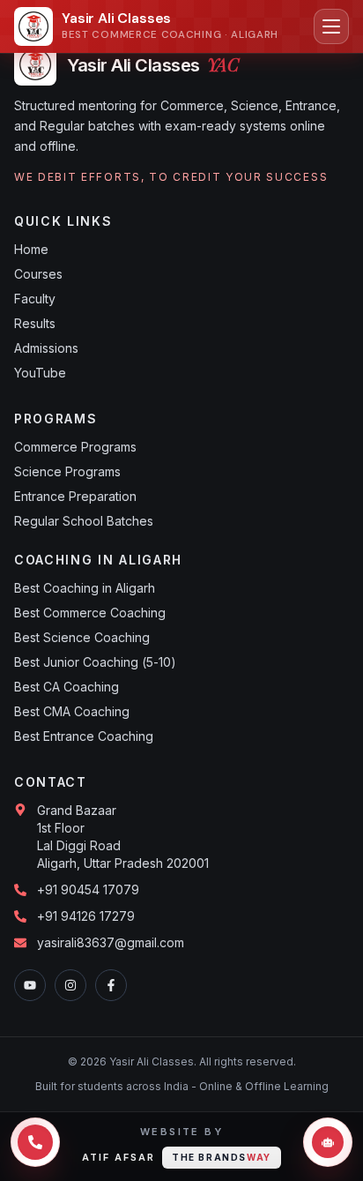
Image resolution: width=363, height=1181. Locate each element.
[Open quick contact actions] (35, 1142)
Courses (38, 273)
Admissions (46, 347)
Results (35, 323)
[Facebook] (111, 985)
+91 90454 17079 (88, 889)
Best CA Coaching (66, 686)
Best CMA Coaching (72, 711)
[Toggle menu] (331, 26)
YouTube (40, 372)
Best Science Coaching (82, 637)
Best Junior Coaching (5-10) (95, 661)
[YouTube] (30, 985)
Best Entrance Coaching (83, 736)
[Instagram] (70, 985)
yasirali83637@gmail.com (110, 942)
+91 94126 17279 (86, 915)
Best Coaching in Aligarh (84, 587)
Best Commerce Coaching (90, 612)
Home (31, 249)
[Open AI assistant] (327, 1142)
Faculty (35, 298)
